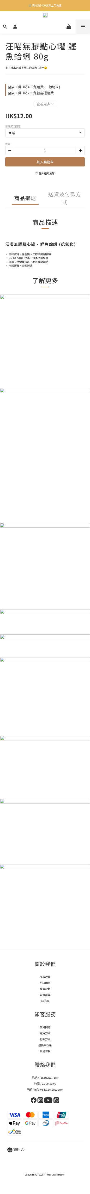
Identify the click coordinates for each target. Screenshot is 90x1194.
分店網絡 (45, 983)
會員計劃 (45, 989)
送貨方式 (45, 1033)
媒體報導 (45, 995)
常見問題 (45, 1027)
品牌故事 (45, 977)
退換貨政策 (45, 1045)
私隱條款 (45, 1051)
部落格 (45, 1001)
